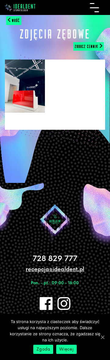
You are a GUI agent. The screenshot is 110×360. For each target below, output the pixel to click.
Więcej (66, 349)
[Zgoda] (102, 337)
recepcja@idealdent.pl (55, 270)
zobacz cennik (87, 46)
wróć (15, 20)
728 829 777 (55, 258)
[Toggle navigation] (94, 7)
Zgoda (43, 349)
